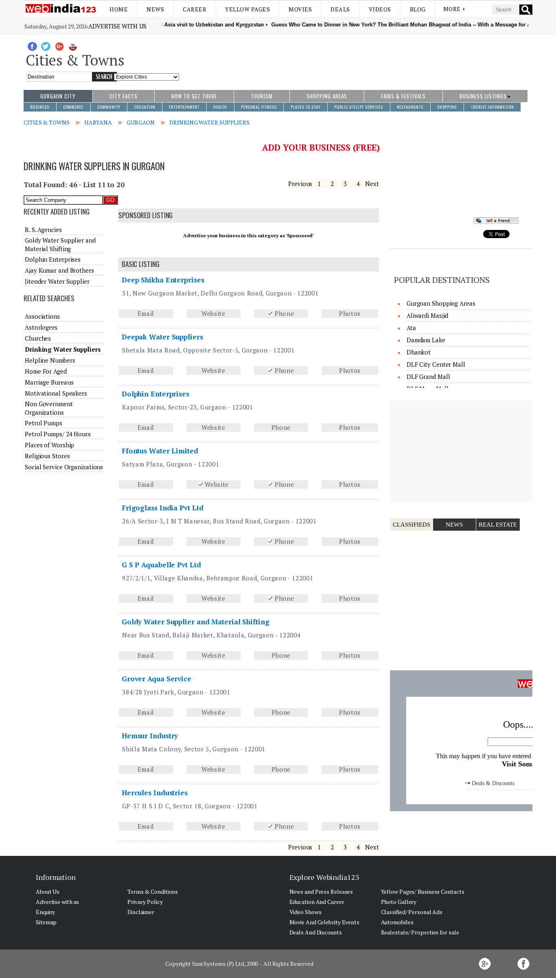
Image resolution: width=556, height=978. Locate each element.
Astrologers (41, 327)
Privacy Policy (145, 902)
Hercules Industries (155, 792)
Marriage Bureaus (49, 382)
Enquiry (45, 912)
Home (118, 9)
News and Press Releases (321, 891)
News (155, 9)
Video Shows (305, 912)
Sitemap (46, 922)
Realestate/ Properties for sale (420, 932)
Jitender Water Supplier (57, 281)
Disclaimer (140, 912)
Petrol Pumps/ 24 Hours (58, 434)
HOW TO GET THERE (194, 96)
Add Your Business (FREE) (321, 147)
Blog (418, 9)
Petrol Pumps (43, 423)
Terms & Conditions (152, 891)
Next (372, 183)
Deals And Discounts (315, 932)
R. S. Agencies (43, 229)
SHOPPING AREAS (326, 96)
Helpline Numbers (50, 360)
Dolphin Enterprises (155, 393)
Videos (380, 9)
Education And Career (316, 902)
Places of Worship (49, 445)
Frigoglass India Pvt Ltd (163, 507)
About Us (47, 891)
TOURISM (262, 96)
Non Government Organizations (49, 408)
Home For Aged (46, 371)
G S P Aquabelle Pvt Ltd (161, 564)
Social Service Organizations (64, 467)
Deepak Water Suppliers (162, 336)
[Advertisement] (356, 58)
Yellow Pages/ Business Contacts (422, 891)
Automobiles (397, 922)
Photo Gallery (399, 902)
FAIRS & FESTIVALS (403, 96)
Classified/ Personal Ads (412, 912)
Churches (38, 338)
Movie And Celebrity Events (324, 922)
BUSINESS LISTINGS (483, 96)
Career (194, 9)
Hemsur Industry (150, 735)
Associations (42, 316)
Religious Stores (47, 456)
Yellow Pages (247, 9)
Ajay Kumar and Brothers (59, 270)
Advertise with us (117, 26)
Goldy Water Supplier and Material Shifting (195, 621)
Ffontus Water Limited (160, 450)
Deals (340, 9)
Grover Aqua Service (156, 678)
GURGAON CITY (58, 96)
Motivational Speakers (56, 393)
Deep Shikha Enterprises (163, 279)
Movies (300, 9)
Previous (300, 183)
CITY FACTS (123, 96)
